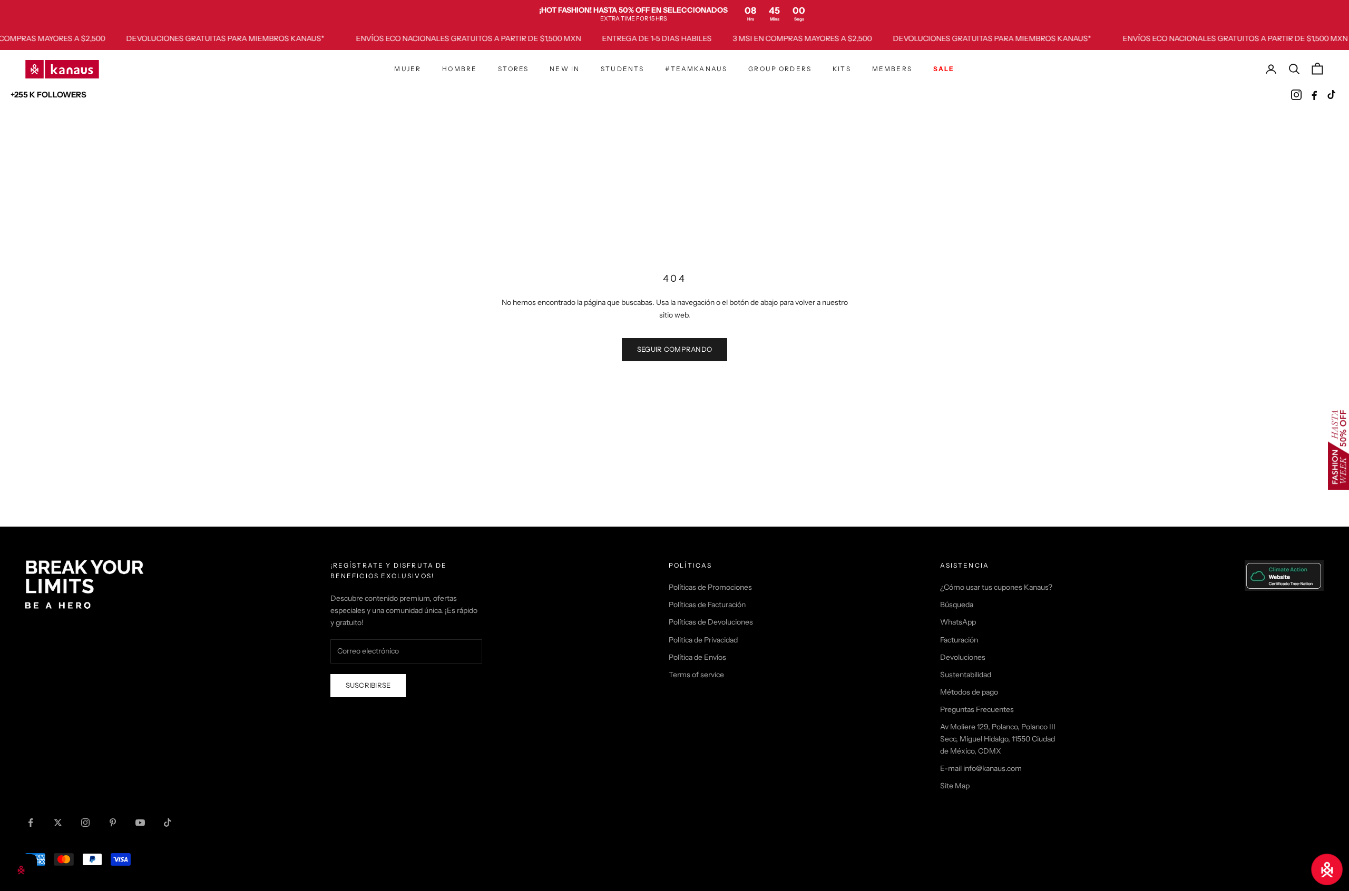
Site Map (955, 785)
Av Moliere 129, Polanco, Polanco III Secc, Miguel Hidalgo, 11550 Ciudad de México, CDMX (997, 739)
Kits (842, 69)
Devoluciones (962, 657)
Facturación (959, 640)
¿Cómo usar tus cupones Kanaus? (996, 587)
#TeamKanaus (696, 69)
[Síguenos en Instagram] (85, 822)
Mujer (407, 69)
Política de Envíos (697, 657)
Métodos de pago (969, 692)
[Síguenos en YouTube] (140, 822)
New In (565, 69)
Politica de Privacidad (703, 640)
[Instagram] (1296, 94)
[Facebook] (1314, 94)
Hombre (459, 69)
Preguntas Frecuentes (977, 709)
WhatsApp (958, 622)
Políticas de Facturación (707, 604)
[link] (674, 13)
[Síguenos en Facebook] (30, 822)
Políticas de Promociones (710, 587)
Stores (513, 69)
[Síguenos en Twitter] (58, 822)
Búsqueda (956, 604)
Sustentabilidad (965, 674)
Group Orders (780, 69)
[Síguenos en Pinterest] (112, 822)
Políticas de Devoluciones (711, 622)
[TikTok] (1332, 94)
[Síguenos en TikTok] (167, 822)
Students (622, 69)
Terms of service (696, 674)
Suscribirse (368, 685)
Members (892, 69)
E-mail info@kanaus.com (981, 768)
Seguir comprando (674, 349)
